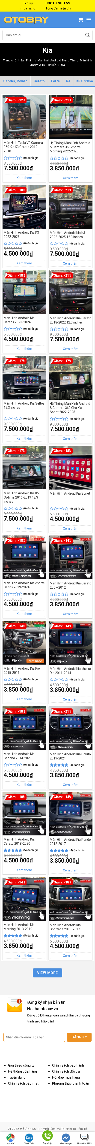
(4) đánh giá (77, 765)
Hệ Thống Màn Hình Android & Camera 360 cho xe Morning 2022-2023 (70, 147)
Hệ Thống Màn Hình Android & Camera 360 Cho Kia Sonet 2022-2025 (70, 408)
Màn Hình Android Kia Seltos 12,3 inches (24, 405)
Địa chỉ (11, 1143)
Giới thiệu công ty (21, 1065)
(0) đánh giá (31, 158)
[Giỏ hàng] (80, 20)
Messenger (66, 1143)
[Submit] (87, 35)
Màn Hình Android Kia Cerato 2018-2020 (19, 841)
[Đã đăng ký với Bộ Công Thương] (75, 1110)
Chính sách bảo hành (68, 1065)
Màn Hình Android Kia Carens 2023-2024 (19, 320)
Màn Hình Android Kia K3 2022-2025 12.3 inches (67, 235)
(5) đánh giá (31, 850)
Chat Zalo (29, 1143)
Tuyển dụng (16, 1077)
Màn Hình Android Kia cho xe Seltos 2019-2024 (24, 585)
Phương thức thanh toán (70, 1083)
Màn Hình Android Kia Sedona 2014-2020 (19, 756)
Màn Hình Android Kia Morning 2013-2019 (19, 927)
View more (47, 973)
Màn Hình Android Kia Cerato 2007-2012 (70, 585)
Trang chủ (9, 60)
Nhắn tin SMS (84, 1143)
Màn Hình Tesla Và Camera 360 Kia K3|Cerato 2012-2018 (23, 147)
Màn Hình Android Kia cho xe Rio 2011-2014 (70, 671)
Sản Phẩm (27, 60)
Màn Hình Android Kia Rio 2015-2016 (22, 670)
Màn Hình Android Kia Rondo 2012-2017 (70, 842)
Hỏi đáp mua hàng (66, 1077)
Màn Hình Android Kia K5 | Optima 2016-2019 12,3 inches (22, 497)
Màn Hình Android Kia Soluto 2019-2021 (70, 756)
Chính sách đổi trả (66, 1071)
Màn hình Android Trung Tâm (57, 60)
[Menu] (89, 19)
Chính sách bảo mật (23, 1083)
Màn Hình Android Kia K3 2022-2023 (21, 235)
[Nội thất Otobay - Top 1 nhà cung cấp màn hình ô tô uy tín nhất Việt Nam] (26, 19)
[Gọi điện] (47, 1136)
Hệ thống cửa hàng (22, 1071)
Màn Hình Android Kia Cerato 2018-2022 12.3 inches (70, 320)
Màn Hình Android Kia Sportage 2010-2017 (65, 927)
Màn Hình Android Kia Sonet (70, 493)
